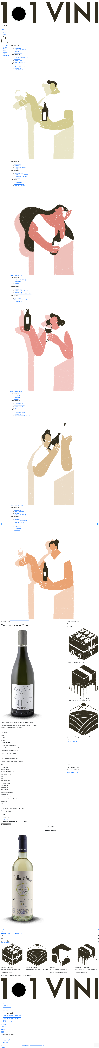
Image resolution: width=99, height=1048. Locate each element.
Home (4, 1004)
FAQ (4, 1008)
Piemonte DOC (18, 292)
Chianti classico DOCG (20, 176)
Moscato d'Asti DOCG (20, 521)
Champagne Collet (19, 412)
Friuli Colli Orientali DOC (21, 57)
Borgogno (18, 182)
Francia (17, 396)
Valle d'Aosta (18, 53)
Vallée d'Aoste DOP (19, 62)
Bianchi (5, 47)
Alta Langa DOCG (19, 405)
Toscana (17, 165)
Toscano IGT (18, 289)
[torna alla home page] (49, 12)
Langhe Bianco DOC (20, 60)
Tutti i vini (5, 45)
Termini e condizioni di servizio (11, 1018)
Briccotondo (18, 301)
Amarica (17, 530)
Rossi (4, 48)
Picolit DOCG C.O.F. (19, 522)
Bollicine (5, 52)
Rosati (4, 50)
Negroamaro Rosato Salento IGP (23, 294)
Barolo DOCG (18, 173)
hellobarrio (3, 1047)
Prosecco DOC (18, 406)
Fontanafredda (18, 68)
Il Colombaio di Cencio (20, 300)
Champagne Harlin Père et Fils (22, 415)
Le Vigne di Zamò (19, 66)
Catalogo (5, 1010)
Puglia (16, 285)
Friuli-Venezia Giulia (20, 50)
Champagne (18, 403)
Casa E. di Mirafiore (20, 185)
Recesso (5, 1020)
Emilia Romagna (19, 511)
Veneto (16, 399)
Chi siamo (5, 1005)
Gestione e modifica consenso (10, 1022)
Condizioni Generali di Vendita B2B (12, 1015)
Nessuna (17, 59)
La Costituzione (7, 1007)
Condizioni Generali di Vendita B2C (12, 1017)
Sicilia (16, 51)
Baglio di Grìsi (18, 70)
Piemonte (17, 48)
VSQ (16, 408)
